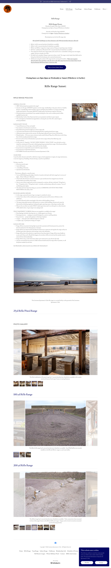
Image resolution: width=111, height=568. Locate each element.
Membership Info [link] (61, 551)
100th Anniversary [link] (71, 554)
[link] (7, 8)
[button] (105, 9)
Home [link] (61, 9)
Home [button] (21, 551)
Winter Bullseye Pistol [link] (52, 554)
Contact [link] (62, 554)
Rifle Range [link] (69, 9)
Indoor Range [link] (88, 9)
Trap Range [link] (78, 9)
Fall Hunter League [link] (39, 554)
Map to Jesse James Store (55, 67)
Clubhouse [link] (97, 9)
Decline (87, 562)
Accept (101, 562)
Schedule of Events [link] (72, 551)
